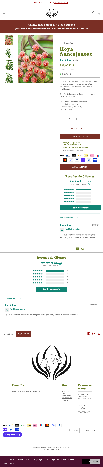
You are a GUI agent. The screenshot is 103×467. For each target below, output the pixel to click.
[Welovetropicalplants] (51, 13)
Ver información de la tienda (73, 151)
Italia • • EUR (92, 430)
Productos (68, 43)
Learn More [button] (9, 463)
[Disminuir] (63, 119)
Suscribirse (23, 334)
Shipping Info (66, 400)
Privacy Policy (67, 396)
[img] (65, 225)
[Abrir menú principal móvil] (4, 12)
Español (74, 430)
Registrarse (84, 412)
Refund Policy (67, 398)
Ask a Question (80, 167)
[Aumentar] (76, 119)
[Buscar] (93, 12)
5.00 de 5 (86, 181)
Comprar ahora (80, 137)
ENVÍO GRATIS (61, 2)
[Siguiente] (101, 2)
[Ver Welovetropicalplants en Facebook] (88, 334)
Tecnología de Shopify (51, 449)
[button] (65, 60)
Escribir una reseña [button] (80, 208)
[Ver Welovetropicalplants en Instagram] (93, 334)
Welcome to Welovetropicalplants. (25, 391)
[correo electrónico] (98, 334)
